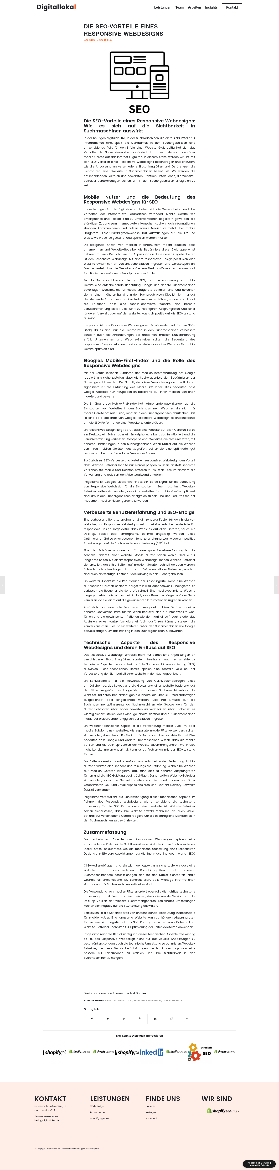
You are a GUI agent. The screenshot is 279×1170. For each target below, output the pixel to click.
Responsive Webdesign (147, 1000)
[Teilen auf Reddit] (171, 1019)
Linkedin (150, 1106)
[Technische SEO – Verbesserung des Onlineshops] (200, 1052)
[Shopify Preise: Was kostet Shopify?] (54, 1052)
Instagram (152, 1112)
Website (93, 40)
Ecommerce (97, 1112)
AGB (97, 1148)
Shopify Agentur (99, 1118)
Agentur (110, 1000)
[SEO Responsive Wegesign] (139, 83)
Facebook (152, 1118)
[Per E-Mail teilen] (187, 1019)
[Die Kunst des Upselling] (2, 585)
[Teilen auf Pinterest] (139, 1019)
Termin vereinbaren (46, 1116)
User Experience (172, 1000)
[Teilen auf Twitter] (108, 1019)
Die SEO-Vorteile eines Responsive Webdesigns (123, 29)
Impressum (88, 1148)
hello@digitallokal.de (47, 1120)
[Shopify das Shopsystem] (103, 1052)
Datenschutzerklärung (72, 1148)
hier (143, 993)
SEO (86, 40)
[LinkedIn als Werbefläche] (151, 1052)
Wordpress (105, 40)
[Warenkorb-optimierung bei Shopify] (79, 1052)
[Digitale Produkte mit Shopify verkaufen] (175, 1052)
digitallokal (125, 1000)
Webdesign (97, 1106)
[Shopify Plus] (127, 1052)
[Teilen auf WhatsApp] (124, 1019)
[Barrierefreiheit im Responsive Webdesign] (276, 585)
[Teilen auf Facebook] (92, 1019)
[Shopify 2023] (224, 1052)
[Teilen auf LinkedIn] (155, 1019)
